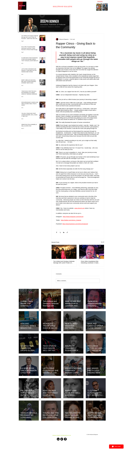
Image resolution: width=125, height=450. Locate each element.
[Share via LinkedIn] (63, 232)
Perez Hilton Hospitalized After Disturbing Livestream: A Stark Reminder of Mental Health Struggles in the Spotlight (91, 262)
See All (102, 242)
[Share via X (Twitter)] (60, 232)
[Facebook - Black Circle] (65, 439)
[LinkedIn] (58, 439)
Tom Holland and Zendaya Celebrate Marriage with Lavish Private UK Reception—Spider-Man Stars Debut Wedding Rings (64, 262)
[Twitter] (61, 439)
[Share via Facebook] (56, 232)
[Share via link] (67, 232)
